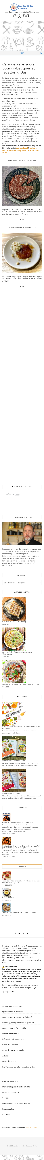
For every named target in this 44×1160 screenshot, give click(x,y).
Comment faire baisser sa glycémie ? (17, 822)
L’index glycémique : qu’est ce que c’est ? (18, 1022)
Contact (5, 1097)
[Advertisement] (22, 36)
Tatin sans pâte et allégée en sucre (22, 228)
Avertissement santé (11, 981)
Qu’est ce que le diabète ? (12, 1011)
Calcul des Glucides (10, 1044)
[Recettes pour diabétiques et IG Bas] (22, 10)
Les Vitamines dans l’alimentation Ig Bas (18, 1066)
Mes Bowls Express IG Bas (13, 761)
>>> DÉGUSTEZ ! (7, 885)
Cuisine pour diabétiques (12, 1006)
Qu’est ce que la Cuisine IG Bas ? (15, 1028)
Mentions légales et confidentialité (16, 1086)
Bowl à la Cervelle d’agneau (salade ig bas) (20, 684)
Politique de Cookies (10, 1092)
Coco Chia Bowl (8, 898)
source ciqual (22, 148)
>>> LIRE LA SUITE (8, 833)
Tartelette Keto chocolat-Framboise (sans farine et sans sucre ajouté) (21, 882)
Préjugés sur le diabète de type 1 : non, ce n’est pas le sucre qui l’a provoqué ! (21, 847)
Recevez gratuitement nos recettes (16, 1103)
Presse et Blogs (8, 1109)
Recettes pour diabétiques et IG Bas (16, 946)
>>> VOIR (5, 624)
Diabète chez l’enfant (10, 1033)
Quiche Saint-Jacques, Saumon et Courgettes (17, 653)
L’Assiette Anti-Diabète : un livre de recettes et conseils (21, 727)
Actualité (5, 1055)
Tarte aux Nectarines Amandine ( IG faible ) (19, 913)
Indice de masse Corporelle (13, 1050)
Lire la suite (7, 565)
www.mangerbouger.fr (29, 987)
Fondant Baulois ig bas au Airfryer (22, 161)
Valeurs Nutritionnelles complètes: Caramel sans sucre (20, 150)
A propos (6, 1114)
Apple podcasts (8, 991)
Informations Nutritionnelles (13, 1039)
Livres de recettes (9, 1061)
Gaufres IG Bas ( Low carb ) (14, 622)
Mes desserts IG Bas (11, 793)
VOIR (22, 219)
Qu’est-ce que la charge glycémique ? (17, 1017)
